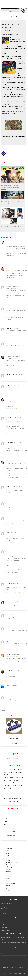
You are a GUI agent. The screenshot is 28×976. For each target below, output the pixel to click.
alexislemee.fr (9, 873)
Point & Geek (8, 860)
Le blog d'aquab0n (9, 850)
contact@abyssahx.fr (7, 903)
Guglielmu (8, 885)
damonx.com (8, 864)
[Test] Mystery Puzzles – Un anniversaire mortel (13, 777)
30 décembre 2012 (18, 551)
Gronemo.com (9, 887)
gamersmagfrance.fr (15, 862)
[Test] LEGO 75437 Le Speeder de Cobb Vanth (13, 769)
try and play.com (9, 871)
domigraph (10, 268)
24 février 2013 (14, 685)
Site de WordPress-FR (5, 930)
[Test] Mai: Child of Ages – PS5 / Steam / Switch (13, 785)
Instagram (6, 818)
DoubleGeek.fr (9, 852)
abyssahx (9, 151)
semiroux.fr (8, 881)
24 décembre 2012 (15, 461)
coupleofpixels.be (9, 867)
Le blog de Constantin (10, 883)
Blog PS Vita (8, 869)
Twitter (5, 811)
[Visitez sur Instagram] (6, 908)
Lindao (2, 937)
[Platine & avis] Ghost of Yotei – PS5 (11, 788)
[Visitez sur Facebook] (4, 908)
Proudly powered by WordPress (9, 967)
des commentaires (6, 927)
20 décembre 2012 (17, 399)
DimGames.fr (8, 862)
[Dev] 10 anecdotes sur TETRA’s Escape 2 (12, 798)
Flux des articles (5, 924)
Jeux (5, 824)
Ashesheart (10, 240)
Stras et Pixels (9, 848)
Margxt (9, 517)
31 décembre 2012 (15, 670)
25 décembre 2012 (16, 486)
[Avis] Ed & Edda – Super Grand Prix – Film (12, 795)
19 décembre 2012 (17, 308)
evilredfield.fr (9, 878)
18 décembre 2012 (18, 240)
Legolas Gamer (9, 890)
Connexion (3, 921)
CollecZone (8, 888)
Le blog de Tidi (9, 859)
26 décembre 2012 (15, 503)
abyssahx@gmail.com (6, 905)
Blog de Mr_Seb (9, 866)
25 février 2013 (16, 697)
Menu (12, 17)
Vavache (7, 853)
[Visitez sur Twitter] (2, 908)
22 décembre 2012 (18, 442)
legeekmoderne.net (10, 880)
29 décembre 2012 (16, 517)
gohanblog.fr (8, 874)
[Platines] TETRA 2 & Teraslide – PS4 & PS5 (12, 791)
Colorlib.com (13, 969)
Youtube (5, 821)
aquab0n (9, 356)
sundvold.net (8, 876)
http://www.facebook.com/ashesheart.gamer (15, 258)
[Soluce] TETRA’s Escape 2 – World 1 (11, 801)
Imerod (7, 855)
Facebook (6, 814)
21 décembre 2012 (17, 417)
